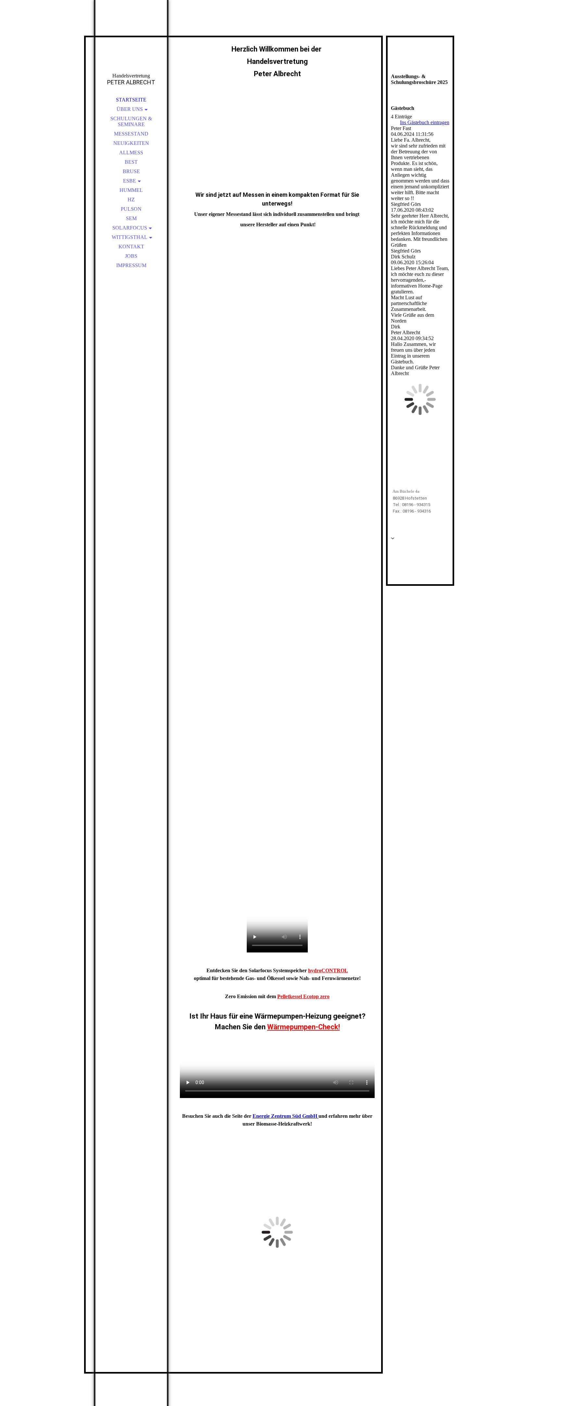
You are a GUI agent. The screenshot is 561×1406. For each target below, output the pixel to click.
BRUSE (131, 171)
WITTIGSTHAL (129, 237)
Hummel (131, 190)
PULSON (131, 209)
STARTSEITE (131, 99)
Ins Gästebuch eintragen (424, 122)
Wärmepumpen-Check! (303, 1027)
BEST (131, 162)
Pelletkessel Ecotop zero (303, 996)
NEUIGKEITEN (131, 143)
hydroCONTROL (328, 970)
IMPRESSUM (131, 265)
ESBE (129, 180)
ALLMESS (131, 152)
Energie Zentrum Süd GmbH (285, 1116)
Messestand (131, 133)
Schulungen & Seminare (131, 121)
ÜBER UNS (130, 109)
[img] (131, 45)
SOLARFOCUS (129, 227)
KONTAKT (131, 246)
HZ (131, 199)
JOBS (131, 256)
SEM (131, 218)
